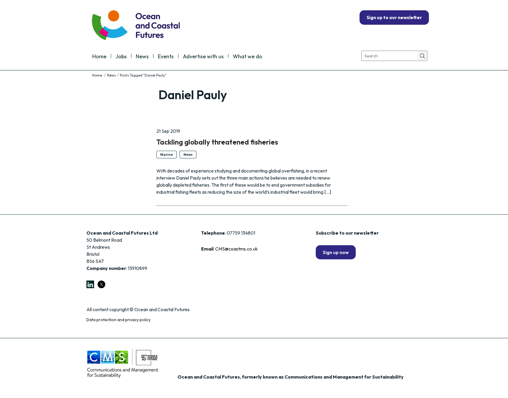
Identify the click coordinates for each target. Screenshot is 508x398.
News (142, 57)
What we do (247, 57)
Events (166, 57)
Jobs (121, 57)
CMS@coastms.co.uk (236, 249)
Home (99, 57)
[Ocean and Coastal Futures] (135, 25)
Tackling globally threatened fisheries (217, 141)
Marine (166, 154)
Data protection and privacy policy (118, 319)
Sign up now (336, 252)
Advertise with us (203, 57)
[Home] (97, 75)
